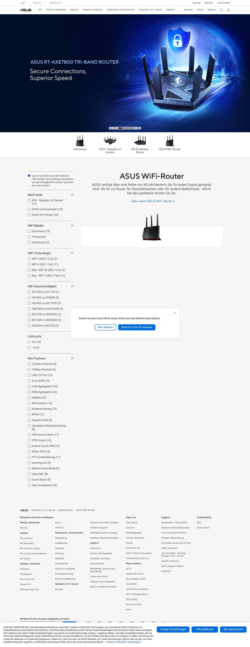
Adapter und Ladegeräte (102, 581)
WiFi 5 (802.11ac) (38, 258)
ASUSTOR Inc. (133, 548)
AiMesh (32, 396)
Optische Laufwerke (65, 568)
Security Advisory (170, 561)
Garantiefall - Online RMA (174, 522)
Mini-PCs (59, 527)
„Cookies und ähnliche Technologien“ (123, 642)
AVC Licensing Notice (137, 594)
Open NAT (34, 473)
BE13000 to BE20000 (40, 319)
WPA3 (31, 413)
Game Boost (35, 478)
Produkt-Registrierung (172, 538)
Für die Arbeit (27, 543)
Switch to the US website (136, 327)
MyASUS (166, 571)
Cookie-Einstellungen (173, 629)
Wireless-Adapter (99, 527)
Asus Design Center (136, 579)
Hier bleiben (105, 327)
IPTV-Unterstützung (39, 456)
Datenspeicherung (64, 573)
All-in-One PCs (27, 579)
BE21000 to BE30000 (40, 313)
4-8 (29, 341)
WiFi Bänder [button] (36, 225)
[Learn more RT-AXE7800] (125, 131)
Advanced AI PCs (135, 573)
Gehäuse (59, 548)
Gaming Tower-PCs (29, 589)
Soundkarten (61, 563)
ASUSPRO (131, 584)
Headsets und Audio (100, 558)
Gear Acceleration (38, 484)
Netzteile (59, 558)
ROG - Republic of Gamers (43, 199)
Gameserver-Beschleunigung (45, 424)
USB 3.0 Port (35, 374)
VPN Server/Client (38, 433)
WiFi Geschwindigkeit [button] (42, 286)
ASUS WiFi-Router (38, 214)
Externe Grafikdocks (65, 579)
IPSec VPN (34, 450)
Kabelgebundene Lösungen (103, 532)
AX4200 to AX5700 (39, 324)
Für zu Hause (26, 538)
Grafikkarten (61, 543)
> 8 (29, 346)
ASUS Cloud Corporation (139, 553)
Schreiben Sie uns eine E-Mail (176, 543)
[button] (197, 3)
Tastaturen (95, 548)
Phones (23, 528)
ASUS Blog (131, 599)
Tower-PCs (25, 584)
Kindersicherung (37, 408)
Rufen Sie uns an (169, 548)
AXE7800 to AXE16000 (41, 308)
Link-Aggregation (38, 385)
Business (209, 3)
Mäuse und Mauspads (101, 553)
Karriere (130, 527)
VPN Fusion (35, 439)
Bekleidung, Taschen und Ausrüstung (102, 570)
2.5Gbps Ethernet (38, 363)
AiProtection (35, 402)
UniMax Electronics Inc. (138, 558)
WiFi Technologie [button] (39, 253)
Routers (59, 589)
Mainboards (61, 538)
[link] (25, 10)
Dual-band (34, 230)
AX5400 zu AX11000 (40, 302)
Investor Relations (135, 538)
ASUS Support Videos (172, 566)
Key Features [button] (37, 358)
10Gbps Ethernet (38, 368)
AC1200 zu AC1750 (39, 291)
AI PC (129, 568)
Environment (223, 3)
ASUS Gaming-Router (40, 208)
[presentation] (29, 175)
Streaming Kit (97, 563)
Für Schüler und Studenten (33, 553)
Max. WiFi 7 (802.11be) (42, 274)
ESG (199, 522)
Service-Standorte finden (174, 532)
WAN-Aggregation (38, 391)
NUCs (58, 522)
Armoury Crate (133, 604)
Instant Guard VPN (39, 445)
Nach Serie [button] (35, 195)
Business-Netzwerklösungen (104, 538)
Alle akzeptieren (233, 629)
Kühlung (59, 553)
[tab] (110, 128)
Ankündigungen (134, 532)
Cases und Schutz (99, 576)
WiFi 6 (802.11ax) (38, 263)
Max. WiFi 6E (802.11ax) (42, 269)
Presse (129, 543)
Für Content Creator (30, 548)
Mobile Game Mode (39, 467)
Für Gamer (25, 558)
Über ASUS (132, 522)
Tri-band (33, 236)
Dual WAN (34, 380)
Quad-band (34, 241)
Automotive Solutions (137, 589)
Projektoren (26, 574)
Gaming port (35, 462)
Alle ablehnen (204, 629)
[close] (175, 313)
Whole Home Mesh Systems (104, 522)
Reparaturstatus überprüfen (175, 527)
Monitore (24, 569)
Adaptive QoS (36, 419)
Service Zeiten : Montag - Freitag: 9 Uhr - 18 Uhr (174, 554)
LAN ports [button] (34, 336)
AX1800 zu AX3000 (39, 296)
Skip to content (22, 10)
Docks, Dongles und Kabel (103, 586)
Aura (128, 609)
